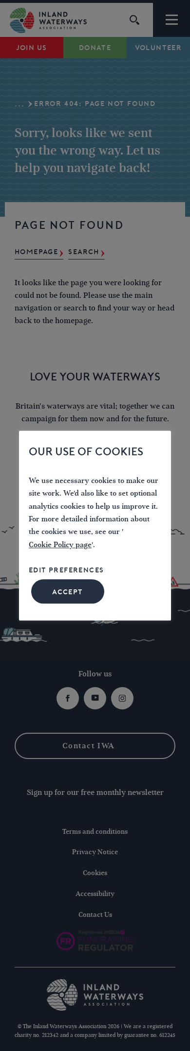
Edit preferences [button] (66, 570)
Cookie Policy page (60, 545)
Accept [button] (67, 592)
